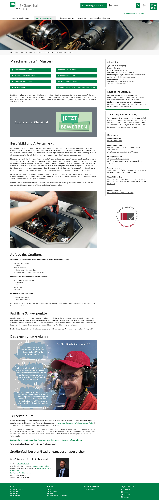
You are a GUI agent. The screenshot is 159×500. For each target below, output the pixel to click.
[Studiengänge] (11, 52)
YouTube (127, 494)
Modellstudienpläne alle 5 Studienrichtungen (123, 147)
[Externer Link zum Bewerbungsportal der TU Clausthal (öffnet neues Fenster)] (74, 122)
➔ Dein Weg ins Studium (94, 5)
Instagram (127, 492)
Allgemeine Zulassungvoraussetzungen (121, 172)
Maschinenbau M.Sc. (114, 141)
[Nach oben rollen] (154, 495)
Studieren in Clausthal (67, 70)
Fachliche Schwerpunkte (23, 82)
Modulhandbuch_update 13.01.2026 (120, 193)
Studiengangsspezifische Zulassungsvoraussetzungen (126, 170)
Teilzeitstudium (19, 87)
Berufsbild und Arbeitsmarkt (24, 76)
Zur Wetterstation (89, 489)
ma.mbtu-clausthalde (40, 466)
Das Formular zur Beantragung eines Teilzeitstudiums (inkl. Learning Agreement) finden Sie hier (46, 440)
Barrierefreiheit (15, 495)
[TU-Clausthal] (24, 4)
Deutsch (125, 70)
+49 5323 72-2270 (23, 464)
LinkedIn (126, 497)
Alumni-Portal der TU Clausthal (57, 495)
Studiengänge (22, 9)
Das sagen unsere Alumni (68, 82)
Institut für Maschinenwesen (20, 473)
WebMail (50, 493)
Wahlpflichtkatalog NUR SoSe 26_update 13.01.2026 (126, 179)
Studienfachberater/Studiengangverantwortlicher (77, 87)
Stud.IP (49, 489)
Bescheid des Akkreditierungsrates (118, 80)
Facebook (127, 489)
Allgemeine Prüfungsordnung (118, 159)
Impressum (14, 491)
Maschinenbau (135, 122)
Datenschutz (14, 493)
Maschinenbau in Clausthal (24, 70)
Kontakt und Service (16, 489)
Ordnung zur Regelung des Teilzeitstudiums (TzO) (74, 423)
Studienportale (52, 491)
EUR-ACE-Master (129, 82)
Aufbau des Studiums (67, 76)
